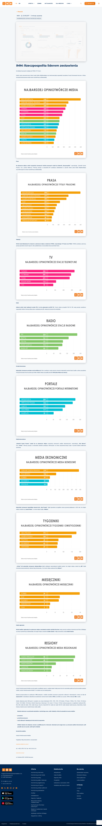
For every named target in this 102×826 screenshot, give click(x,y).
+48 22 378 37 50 (7, 783)
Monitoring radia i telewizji (38, 780)
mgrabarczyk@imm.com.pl (22, 744)
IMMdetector (35, 795)
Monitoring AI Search (37, 785)
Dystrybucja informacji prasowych (37, 805)
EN (19, 3)
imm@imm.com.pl (7, 781)
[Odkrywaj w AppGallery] (7, 803)
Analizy (33, 793)
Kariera (79, 796)
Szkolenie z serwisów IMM (61, 783)
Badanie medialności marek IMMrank (39, 809)
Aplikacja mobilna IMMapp (38, 813)
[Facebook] (2, 788)
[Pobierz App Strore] (7, 793)
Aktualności (57, 772)
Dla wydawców (81, 777)
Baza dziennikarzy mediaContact (36, 801)
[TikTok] (13, 788)
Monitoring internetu (37, 772)
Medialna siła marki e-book (61, 785)
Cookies (24, 823)
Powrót (20, 11)
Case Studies (57, 775)
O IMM (79, 788)
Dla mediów (80, 793)
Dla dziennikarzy (81, 775)
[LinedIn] (8, 788)
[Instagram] (10, 788)
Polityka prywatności (15, 823)
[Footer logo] (7, 770)
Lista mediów (81, 780)
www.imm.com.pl (20, 753)
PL (16, 3)
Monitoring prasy (36, 777)
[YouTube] (16, 788)
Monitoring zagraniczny (38, 783)
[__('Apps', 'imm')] (98, 3)
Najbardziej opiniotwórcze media (29, 18)
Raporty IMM (57, 777)
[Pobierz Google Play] (7, 798)
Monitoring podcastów (37, 790)
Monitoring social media (38, 775)
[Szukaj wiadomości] (81, 3)
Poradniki (56, 780)
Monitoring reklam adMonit (39, 788)
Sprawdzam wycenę (82, 772)
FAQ (78, 791)
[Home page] (7, 3)
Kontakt (79, 798)
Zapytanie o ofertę (36, 816)
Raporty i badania (36, 798)
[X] (5, 788)
